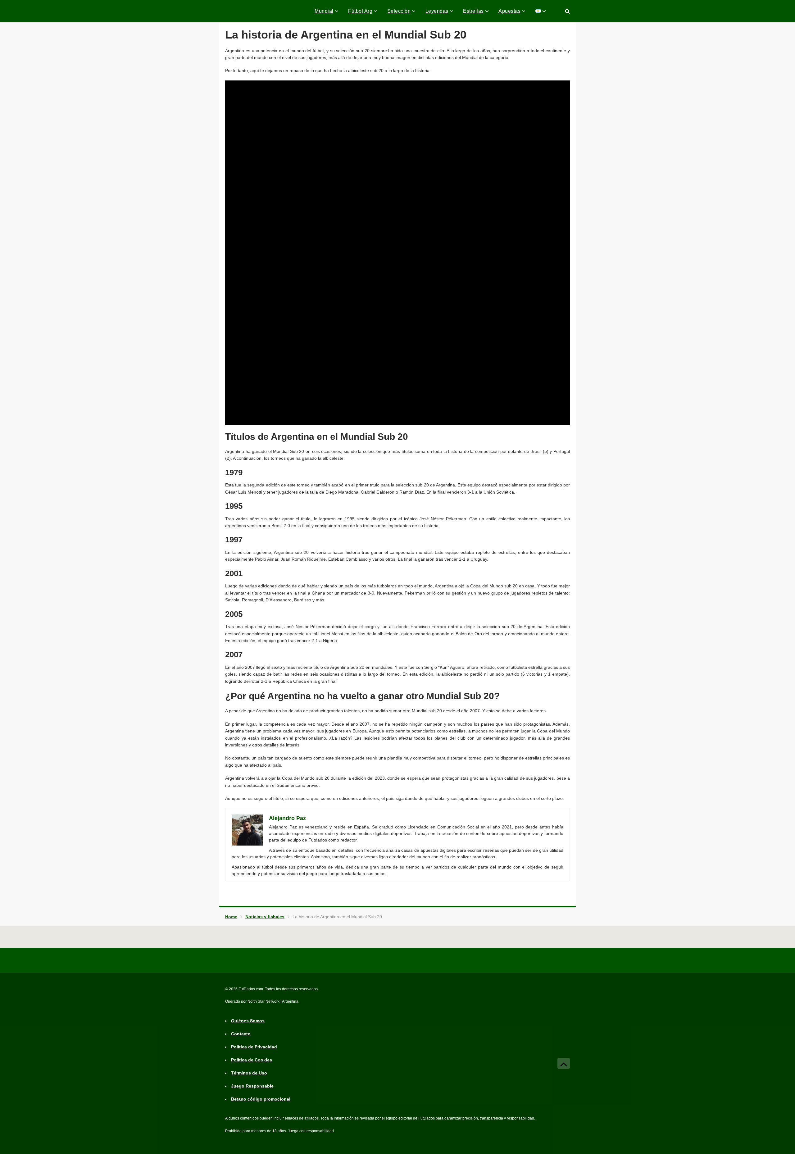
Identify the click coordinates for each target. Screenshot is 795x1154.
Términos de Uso (249, 1073)
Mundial (324, 11)
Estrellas (473, 11)
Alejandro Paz (287, 818)
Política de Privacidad (254, 1047)
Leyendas (436, 11)
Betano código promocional (260, 1099)
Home (231, 916)
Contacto (241, 1034)
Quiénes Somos (248, 1021)
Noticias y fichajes (264, 916)
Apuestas (509, 11)
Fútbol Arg (360, 11)
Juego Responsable (252, 1086)
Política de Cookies (251, 1060)
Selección (399, 11)
